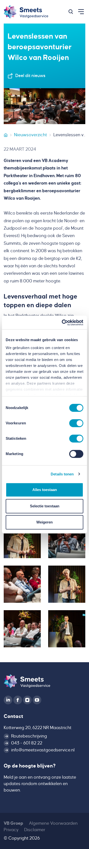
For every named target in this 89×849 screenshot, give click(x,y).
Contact (13, 716)
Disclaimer (34, 829)
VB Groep (13, 823)
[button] (71, 11)
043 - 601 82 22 (26, 743)
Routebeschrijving (29, 736)
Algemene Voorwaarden (53, 823)
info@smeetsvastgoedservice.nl (43, 750)
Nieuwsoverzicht (30, 135)
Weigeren (44, 522)
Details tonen (62, 474)
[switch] (76, 423)
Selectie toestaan (44, 506)
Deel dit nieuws (30, 75)
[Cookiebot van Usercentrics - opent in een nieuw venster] (62, 322)
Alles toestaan (44, 490)
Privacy (11, 829)
